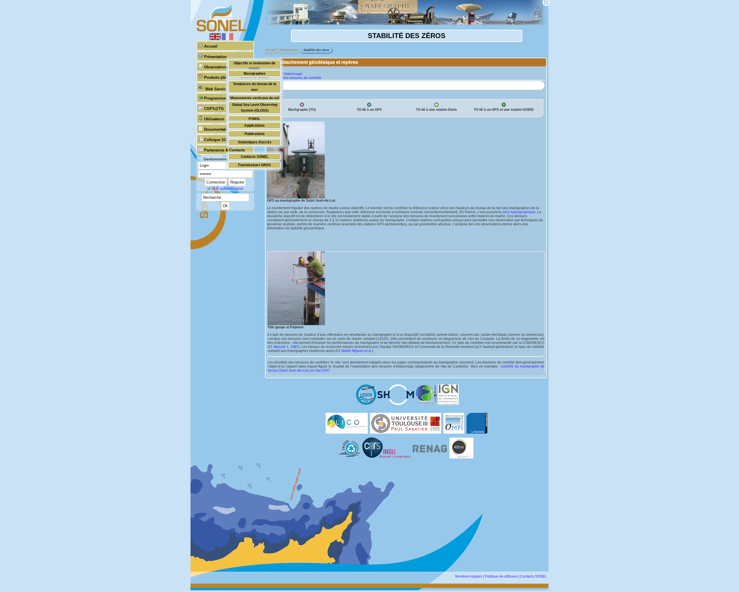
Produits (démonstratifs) (225, 77)
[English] (215, 39)
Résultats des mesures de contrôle (294, 78)
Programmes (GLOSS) (224, 98)
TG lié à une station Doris (436, 110)
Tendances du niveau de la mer (254, 86)
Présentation (215, 57)
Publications (255, 134)
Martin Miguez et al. (356, 351)
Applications (254, 125)
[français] (227, 39)
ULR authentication (227, 188)
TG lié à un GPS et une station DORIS (504, 110)
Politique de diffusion (501, 576)
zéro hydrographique (519, 212)
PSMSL (254, 119)
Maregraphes (255, 73)
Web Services (217, 89)
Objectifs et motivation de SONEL (254, 66)
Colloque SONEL (219, 140)
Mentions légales (468, 576)
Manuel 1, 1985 (286, 347)
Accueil (210, 46)
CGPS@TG (214, 108)
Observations (216, 67)
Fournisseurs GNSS (254, 165)
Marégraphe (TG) (302, 110)
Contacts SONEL (254, 156)
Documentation (217, 129)
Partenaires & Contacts (224, 150)
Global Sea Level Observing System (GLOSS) (254, 107)
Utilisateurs (214, 119)
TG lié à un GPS (369, 110)
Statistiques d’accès (254, 142)
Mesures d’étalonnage (284, 74)
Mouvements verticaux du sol (254, 98)
